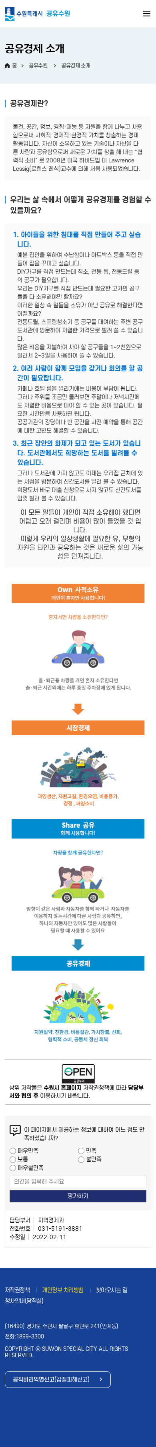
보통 (23, 1159)
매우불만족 (31, 1168)
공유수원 (38, 66)
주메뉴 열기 (147, 15)
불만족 (94, 1159)
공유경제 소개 (75, 66)
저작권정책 (17, 1290)
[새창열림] (78, 1074)
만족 (91, 1151)
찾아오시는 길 (112, 1290)
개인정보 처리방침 (63, 1290)
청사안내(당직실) (24, 1301)
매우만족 (28, 1151)
